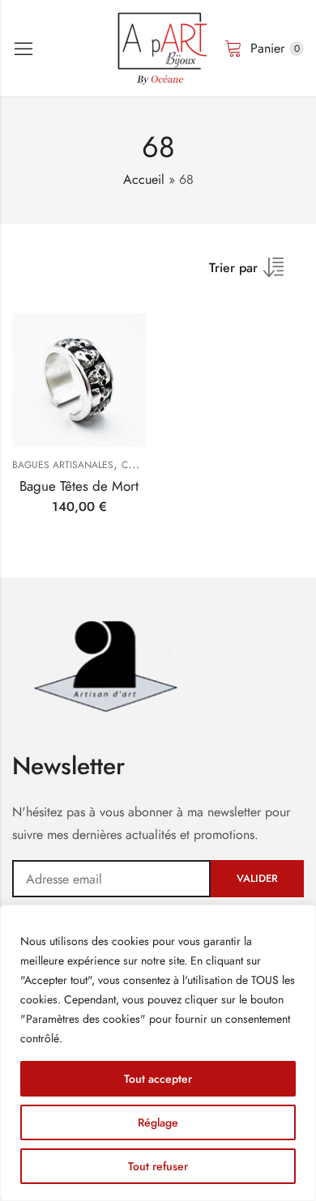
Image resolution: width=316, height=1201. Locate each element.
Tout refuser (158, 1166)
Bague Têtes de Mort (79, 486)
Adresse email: (111, 878)
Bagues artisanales (62, 465)
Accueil (143, 179)
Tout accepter (158, 1079)
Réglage (158, 1122)
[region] (158, 1053)
